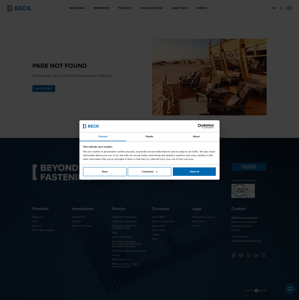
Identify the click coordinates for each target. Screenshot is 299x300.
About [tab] (196, 136)
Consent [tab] (102, 136)
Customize (148, 171)
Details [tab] (149, 136)
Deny (105, 171)
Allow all (194, 171)
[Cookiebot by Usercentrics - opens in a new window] (202, 126)
